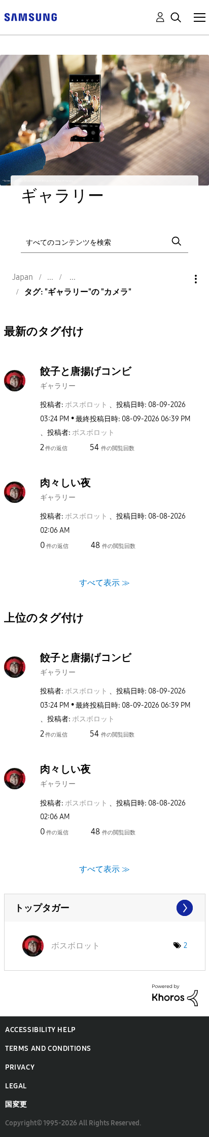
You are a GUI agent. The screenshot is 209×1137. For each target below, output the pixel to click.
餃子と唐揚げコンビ (85, 371)
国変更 (16, 1104)
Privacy (19, 1067)
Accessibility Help (40, 1029)
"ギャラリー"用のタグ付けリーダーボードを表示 (105, 908)
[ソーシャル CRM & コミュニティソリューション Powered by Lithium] (175, 995)
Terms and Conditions (48, 1048)
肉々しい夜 (65, 482)
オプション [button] (178, 279)
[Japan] (30, 16)
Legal (16, 1086)
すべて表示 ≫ (104, 582)
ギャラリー (58, 386)
